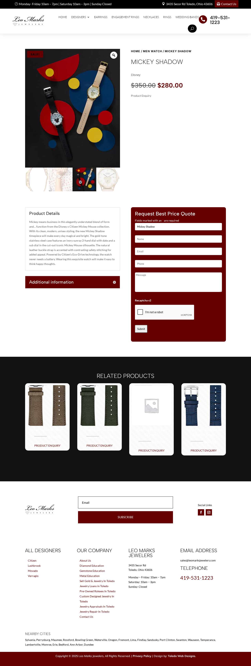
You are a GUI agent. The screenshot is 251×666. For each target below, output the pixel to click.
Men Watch (152, 51)
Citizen (32, 560)
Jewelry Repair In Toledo (94, 611)
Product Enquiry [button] (47, 445)
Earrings (100, 17)
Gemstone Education (92, 570)
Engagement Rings (125, 17)
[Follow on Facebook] (201, 512)
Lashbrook (34, 565)
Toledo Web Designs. (182, 656)
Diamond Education (92, 565)
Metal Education (90, 576)
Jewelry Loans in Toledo (94, 586)
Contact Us (228, 4)
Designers (78, 17)
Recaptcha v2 (143, 300)
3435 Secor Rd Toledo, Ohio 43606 (189, 4)
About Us (85, 560)
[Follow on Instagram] (209, 512)
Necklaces (151, 17)
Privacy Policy (142, 656)
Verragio (33, 576)
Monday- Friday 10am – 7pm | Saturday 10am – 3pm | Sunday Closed (65, 4)
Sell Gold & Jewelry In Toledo (97, 581)
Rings (167, 17)
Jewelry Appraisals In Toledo (97, 606)
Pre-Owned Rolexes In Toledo (97, 591)
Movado (33, 570)
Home (62, 17)
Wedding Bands (187, 17)
